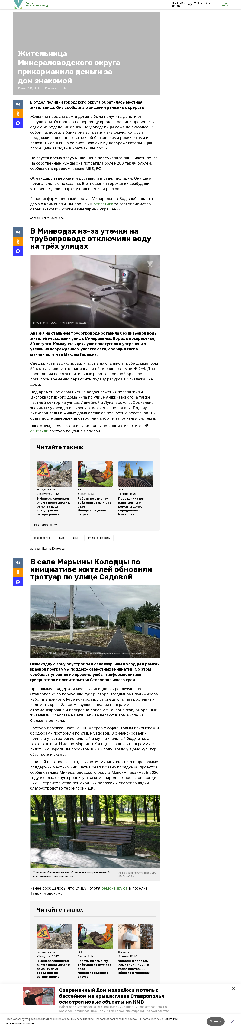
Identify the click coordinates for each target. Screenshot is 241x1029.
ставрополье (41, 538)
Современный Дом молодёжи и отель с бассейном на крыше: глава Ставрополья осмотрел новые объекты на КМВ (111, 996)
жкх (75, 538)
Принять (216, 1021)
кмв (61, 538)
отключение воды (99, 538)
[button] (39, 996)
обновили (39, 431)
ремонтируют (114, 888)
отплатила (104, 204)
